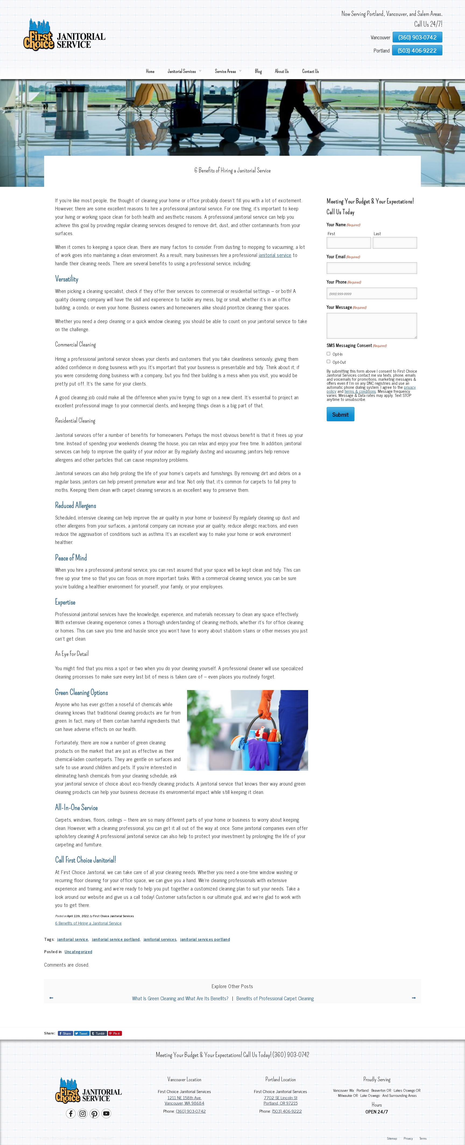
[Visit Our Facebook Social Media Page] (71, 1114)
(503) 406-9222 (417, 50)
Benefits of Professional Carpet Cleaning (275, 998)
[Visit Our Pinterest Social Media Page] (94, 1114)
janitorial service (275, 255)
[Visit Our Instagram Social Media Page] (82, 1114)
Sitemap (392, 1138)
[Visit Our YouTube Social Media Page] (106, 1114)
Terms (423, 1138)
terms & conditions (360, 391)
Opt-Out (339, 362)
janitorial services (160, 939)
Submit (340, 414)
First (331, 233)
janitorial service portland (116, 939)
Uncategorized (78, 951)
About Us (282, 71)
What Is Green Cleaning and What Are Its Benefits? (180, 998)
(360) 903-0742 (417, 37)
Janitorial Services (182, 71)
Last (377, 233)
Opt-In (338, 354)
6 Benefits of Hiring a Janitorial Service (88, 922)
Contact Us (310, 71)
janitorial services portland (205, 939)
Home (150, 71)
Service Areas (225, 71)
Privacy (408, 1138)
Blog (258, 71)
